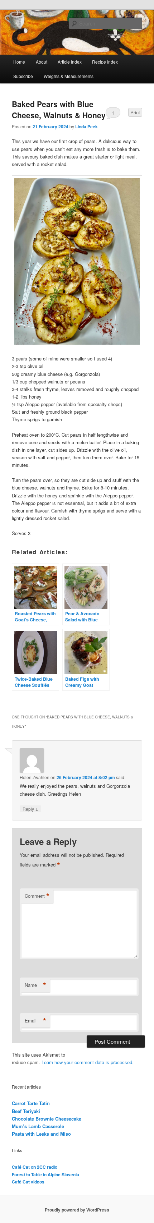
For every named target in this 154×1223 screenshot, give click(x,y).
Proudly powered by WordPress (77, 1209)
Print (135, 112)
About (41, 62)
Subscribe (23, 76)
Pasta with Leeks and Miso (41, 1133)
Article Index (70, 62)
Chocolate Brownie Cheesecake (46, 1118)
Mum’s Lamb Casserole (38, 1126)
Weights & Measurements (68, 76)
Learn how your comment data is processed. (88, 1062)
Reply (30, 808)
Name (35, 985)
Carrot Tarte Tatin (31, 1103)
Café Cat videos (28, 1181)
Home (19, 62)
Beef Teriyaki (26, 1111)
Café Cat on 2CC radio (34, 1167)
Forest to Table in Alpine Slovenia (45, 1174)
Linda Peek (86, 126)
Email (35, 1020)
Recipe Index (105, 62)
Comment (37, 896)
